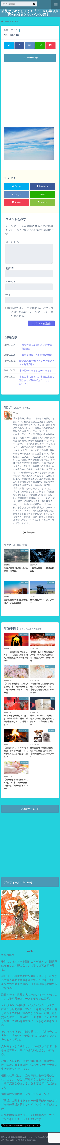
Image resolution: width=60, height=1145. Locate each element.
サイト (9, 294)
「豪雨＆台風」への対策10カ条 (35, 354)
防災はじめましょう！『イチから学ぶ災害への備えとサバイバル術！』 (30, 12)
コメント (12, 241)
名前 (9, 268)
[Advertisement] (30, 93)
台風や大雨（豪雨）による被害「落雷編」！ (35, 347)
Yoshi (16, 413)
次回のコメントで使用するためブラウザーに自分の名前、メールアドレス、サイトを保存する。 (29, 311)
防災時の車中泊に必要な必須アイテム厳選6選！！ (36, 362)
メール (10, 281)
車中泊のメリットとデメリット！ (36, 370)
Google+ (30, 532)
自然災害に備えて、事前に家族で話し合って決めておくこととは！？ (36, 380)
